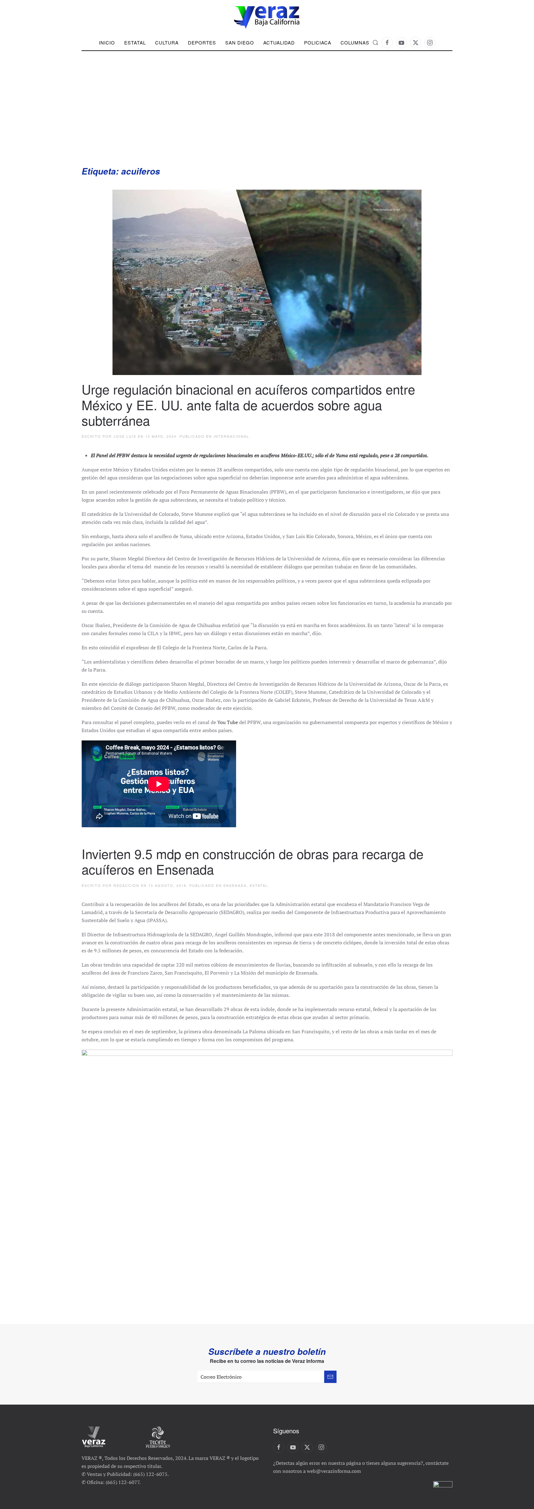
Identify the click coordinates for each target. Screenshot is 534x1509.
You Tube (227, 722)
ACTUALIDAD (279, 42)
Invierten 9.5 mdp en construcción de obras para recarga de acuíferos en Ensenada (252, 861)
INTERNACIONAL (231, 436)
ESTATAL (259, 885)
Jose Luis (124, 436)
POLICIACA (317, 42)
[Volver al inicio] (267, 17)
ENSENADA (235, 885)
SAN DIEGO (239, 42)
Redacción (126, 885)
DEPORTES (202, 42)
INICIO (107, 42)
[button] (375, 42)
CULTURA (167, 42)
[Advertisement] (267, 119)
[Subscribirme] (330, 1377)
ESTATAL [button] (135, 42)
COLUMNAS (355, 42)
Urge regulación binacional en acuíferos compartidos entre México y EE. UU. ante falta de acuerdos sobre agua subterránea (248, 404)
